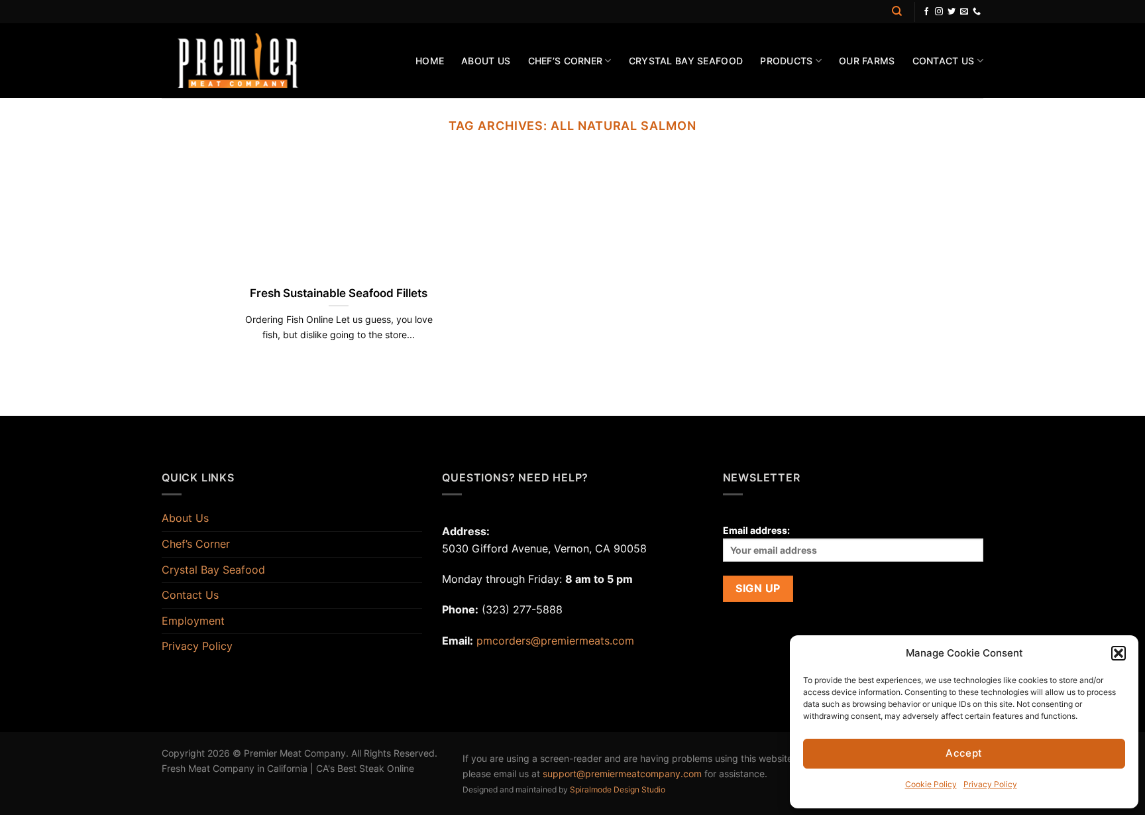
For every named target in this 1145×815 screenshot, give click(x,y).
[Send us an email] (964, 12)
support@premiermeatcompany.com (622, 773)
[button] (1118, 653)
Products (786, 60)
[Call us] (977, 12)
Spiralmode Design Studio (617, 789)
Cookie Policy (931, 784)
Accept (964, 753)
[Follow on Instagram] (939, 12)
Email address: (756, 530)
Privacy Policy (990, 784)
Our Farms (867, 60)
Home (429, 60)
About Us (485, 60)
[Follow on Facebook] (926, 12)
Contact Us (943, 60)
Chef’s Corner (565, 60)
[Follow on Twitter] (951, 12)
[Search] (897, 11)
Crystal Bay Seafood (686, 60)
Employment (193, 620)
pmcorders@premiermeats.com (555, 640)
